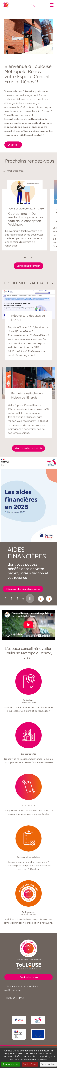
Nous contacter (28, 805)
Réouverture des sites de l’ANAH (28, 326)
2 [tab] (11, 598)
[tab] (25, 257)
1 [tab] (5, 598)
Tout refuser (30, 1064)
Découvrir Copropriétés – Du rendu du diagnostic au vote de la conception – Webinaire (24, 216)
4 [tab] (23, 598)
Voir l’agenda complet (28, 265)
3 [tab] (17, 598)
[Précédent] (41, 599)
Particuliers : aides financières (28, 701)
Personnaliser (48, 1064)
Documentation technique (28, 857)
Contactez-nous (28, 977)
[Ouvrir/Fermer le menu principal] (52, 5)
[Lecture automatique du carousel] (30, 598)
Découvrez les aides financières (23, 589)
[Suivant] (49, 599)
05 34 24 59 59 (16, 998)
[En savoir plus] (19, 1020)
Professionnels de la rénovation (28, 913)
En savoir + (13, 144)
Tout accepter (11, 1064)
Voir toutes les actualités (28, 448)
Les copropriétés (28, 754)
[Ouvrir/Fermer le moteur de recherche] (32, 5)
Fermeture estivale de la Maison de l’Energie (28, 404)
